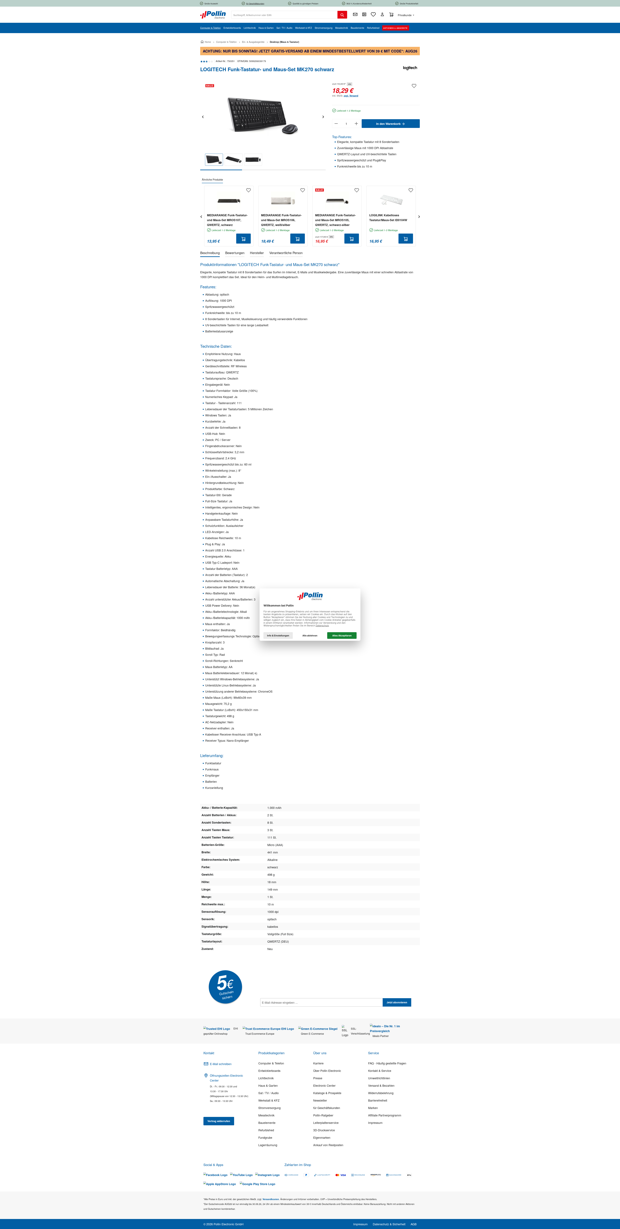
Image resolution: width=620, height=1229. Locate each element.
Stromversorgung (269, 1108)
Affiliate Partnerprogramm (384, 1115)
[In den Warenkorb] (243, 239)
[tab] (210, 253)
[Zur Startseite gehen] (213, 14)
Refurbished (266, 1130)
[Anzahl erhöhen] (356, 123)
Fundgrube (265, 1137)
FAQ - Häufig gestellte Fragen (387, 1063)
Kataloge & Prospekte (327, 1093)
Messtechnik (266, 1115)
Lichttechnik (266, 1078)
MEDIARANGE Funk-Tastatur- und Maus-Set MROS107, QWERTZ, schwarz (227, 220)
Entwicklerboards (269, 1070)
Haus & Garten (268, 1085)
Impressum (375, 1122)
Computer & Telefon (271, 1063)
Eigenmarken (321, 1137)
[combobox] (284, 15)
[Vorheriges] (202, 116)
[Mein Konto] (382, 14)
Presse (317, 1078)
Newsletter (320, 1100)
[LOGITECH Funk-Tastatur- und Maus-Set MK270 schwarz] (263, 116)
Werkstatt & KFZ (268, 1100)
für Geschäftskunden (326, 1108)
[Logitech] (410, 70)
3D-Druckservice (324, 1130)
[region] (263, 126)
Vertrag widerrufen (218, 1121)
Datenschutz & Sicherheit (389, 1224)
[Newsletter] (355, 14)
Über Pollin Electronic (327, 1070)
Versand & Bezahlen (381, 1085)
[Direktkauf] (364, 14)
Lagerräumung (267, 1145)
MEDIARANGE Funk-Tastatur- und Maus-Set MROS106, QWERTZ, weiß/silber (281, 220)
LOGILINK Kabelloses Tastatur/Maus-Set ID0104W (388, 217)
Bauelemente (266, 1122)
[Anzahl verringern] (336, 123)
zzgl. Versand (351, 95)
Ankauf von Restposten (328, 1145)
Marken (373, 1108)
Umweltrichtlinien (379, 1078)
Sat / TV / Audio (268, 1093)
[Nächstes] (323, 116)
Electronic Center (324, 1085)
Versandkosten (271, 1199)
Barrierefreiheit (377, 1100)
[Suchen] (342, 15)
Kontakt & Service (379, 1070)
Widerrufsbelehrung (380, 1093)
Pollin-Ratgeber (323, 1115)
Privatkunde (405, 15)
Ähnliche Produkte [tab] (212, 179)
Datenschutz (281, 1009)
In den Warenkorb (388, 124)
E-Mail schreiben (221, 1064)
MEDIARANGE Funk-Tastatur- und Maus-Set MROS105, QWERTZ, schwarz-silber (335, 220)
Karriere (318, 1063)
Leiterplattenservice (326, 1122)
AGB (414, 1224)
